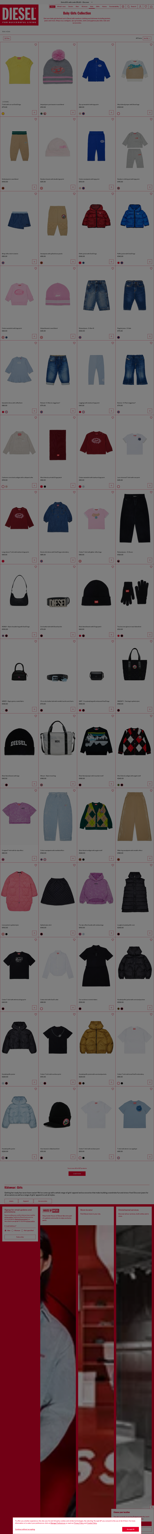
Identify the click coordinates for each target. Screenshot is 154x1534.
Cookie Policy (92, 1523)
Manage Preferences (58, 1523)
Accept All (130, 1529)
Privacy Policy (79, 1523)
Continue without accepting (25, 1529)
